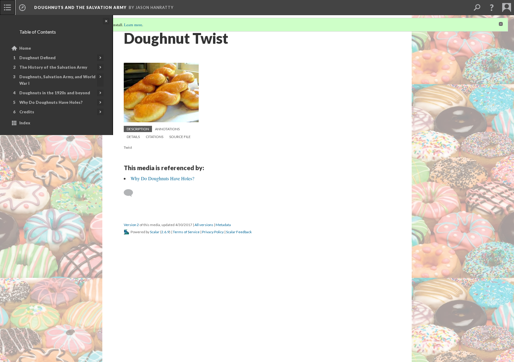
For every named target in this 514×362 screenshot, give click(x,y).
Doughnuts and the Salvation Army (80, 7)
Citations (154, 136)
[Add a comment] (131, 193)
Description (138, 129)
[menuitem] (7, 7)
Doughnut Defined (37, 57)
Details (133, 136)
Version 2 (131, 224)
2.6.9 (165, 232)
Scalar (154, 232)
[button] (491, 7)
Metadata (223, 224)
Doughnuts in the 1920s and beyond (54, 92)
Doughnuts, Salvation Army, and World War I (57, 80)
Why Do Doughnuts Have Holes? (51, 102)
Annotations (167, 129)
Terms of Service (186, 232)
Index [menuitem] (24, 122)
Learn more (133, 24)
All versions (204, 224)
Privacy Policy (213, 232)
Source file (180, 136)
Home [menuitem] (25, 48)
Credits (26, 111)
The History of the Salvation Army (53, 67)
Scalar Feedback (239, 232)
